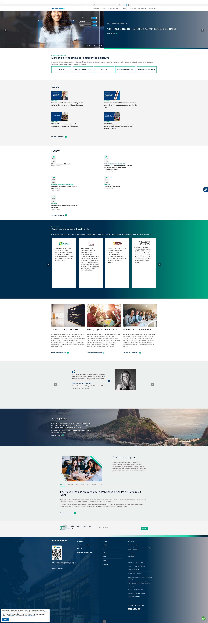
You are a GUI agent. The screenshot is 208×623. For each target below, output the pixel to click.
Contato (111, 5)
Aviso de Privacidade (30, 615)
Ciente (5, 619)
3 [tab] (89, 46)
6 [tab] (97, 46)
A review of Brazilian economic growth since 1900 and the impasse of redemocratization (118, 167)
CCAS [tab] (87, 485)
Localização (131, 556)
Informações (111, 33)
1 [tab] (85, 46)
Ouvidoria (120, 5)
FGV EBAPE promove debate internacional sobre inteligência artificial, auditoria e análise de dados (119, 126)
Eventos (86, 5)
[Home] (58, 8)
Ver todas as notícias (57, 136)
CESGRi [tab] (100, 485)
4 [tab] (92, 46)
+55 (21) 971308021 (140, 566)
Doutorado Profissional (125, 69)
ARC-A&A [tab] (62, 485)
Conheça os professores (131, 352)
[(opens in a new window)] (57, 552)
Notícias (78, 5)
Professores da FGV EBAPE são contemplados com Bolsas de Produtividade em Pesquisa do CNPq (120, 105)
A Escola (69, 5)
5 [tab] (94, 46)
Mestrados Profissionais (83, 69)
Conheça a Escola (56, 435)
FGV (1, 2)
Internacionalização (113, 8)
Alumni (102, 5)
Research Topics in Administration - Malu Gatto (64, 187)
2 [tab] (87, 46)
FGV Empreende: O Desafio (61, 164)
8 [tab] (101, 46)
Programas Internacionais (146, 69)
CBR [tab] (77, 485)
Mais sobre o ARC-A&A (66, 512)
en (130, 5)
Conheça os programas (94, 352)
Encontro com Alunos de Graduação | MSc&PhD (64, 206)
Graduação (61, 69)
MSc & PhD (104, 69)
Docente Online (140, 5)
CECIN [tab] (94, 485)
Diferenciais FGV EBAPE (99, 8)
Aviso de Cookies (14, 615)
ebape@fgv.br (136, 569)
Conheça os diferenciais (58, 352)
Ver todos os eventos (57, 215)
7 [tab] (99, 46)
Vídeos (94, 5)
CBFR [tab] (82, 485)
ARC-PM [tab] (70, 485)
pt (127, 5)
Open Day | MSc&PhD (112, 186)
